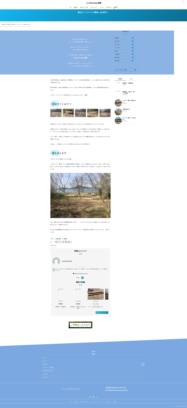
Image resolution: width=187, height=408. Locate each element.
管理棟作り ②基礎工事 (60, 306)
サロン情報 (44, 374)
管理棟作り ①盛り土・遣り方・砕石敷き (78, 307)
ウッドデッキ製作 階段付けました (95, 306)
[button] (183, 2)
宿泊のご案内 (45, 364)
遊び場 (124, 51)
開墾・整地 (124, 57)
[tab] (120, 79)
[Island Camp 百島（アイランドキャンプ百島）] (93, 3)
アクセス (44, 357)
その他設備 (124, 54)
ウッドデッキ (124, 47)
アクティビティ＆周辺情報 (47, 367)
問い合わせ (44, 361)
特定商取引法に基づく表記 (47, 370)
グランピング (124, 44)
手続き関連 (124, 60)
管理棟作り (124, 37)
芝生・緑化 (124, 41)
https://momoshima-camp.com (81, 273)
